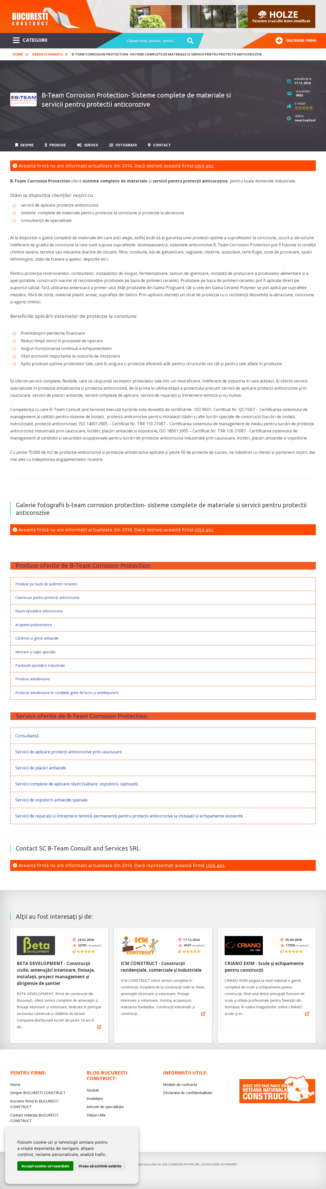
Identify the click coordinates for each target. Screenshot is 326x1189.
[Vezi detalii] (99, 1027)
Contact (161, 145)
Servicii (90, 145)
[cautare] (188, 41)
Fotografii (126, 145)
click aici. (204, 166)
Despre (26, 145)
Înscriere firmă (301, 40)
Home (18, 54)
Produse (57, 145)
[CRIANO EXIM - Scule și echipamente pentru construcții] (244, 945)
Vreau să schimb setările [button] (99, 1166)
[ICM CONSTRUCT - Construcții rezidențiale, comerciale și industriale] (140, 945)
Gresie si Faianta (47, 54)
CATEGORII (35, 40)
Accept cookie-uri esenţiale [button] (45, 1166)
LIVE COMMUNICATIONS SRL (181, 1164)
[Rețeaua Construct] (277, 1101)
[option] (223, 16)
